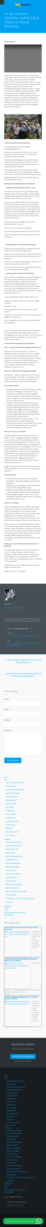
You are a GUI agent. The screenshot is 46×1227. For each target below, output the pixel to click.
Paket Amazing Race (13, 888)
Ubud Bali (9, 828)
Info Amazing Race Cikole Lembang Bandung (23, 636)
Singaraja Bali (10, 818)
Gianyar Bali (10, 807)
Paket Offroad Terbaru (13, 842)
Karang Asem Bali (12, 821)
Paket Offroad (10, 881)
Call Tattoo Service (12, 832)
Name (7, 699)
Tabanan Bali (10, 825)
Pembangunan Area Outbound (14, 913)
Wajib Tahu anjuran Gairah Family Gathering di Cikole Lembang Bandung (23, 674)
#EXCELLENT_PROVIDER (23, 1056)
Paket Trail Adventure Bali (15, 782)
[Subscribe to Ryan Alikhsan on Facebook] (8, 612)
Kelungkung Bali (11, 800)
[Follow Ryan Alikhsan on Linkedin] (11, 612)
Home (6, 777)
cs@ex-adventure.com (14, 1205)
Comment (7, 730)
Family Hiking (10, 853)
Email (6, 710)
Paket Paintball (11, 895)
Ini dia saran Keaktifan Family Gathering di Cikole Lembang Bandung (24, 644)
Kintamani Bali (11, 804)
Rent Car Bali (10, 835)
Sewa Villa (9, 902)
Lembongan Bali (11, 797)
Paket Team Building (13, 874)
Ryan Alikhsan (13, 608)
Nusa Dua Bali (11, 814)
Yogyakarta (8, 906)
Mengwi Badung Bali (13, 793)
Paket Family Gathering (14, 884)
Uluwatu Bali (10, 811)
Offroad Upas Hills (12, 849)
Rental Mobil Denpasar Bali (15, 790)
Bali (5, 780)
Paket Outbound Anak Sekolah (16, 891)
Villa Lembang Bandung (14, 856)
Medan (6, 908)
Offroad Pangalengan (13, 863)
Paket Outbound (11, 877)
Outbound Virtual (11, 860)
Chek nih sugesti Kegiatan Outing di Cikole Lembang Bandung (23, 661)
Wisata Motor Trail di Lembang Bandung (20, 898)
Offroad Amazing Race (13, 846)
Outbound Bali (11, 786)
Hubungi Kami (9, 915)
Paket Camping (11, 870)
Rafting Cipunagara (12, 867)
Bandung (7, 839)
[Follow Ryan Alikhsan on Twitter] (5, 612)
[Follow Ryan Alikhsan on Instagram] (14, 612)
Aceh (6, 910)
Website (7, 720)
